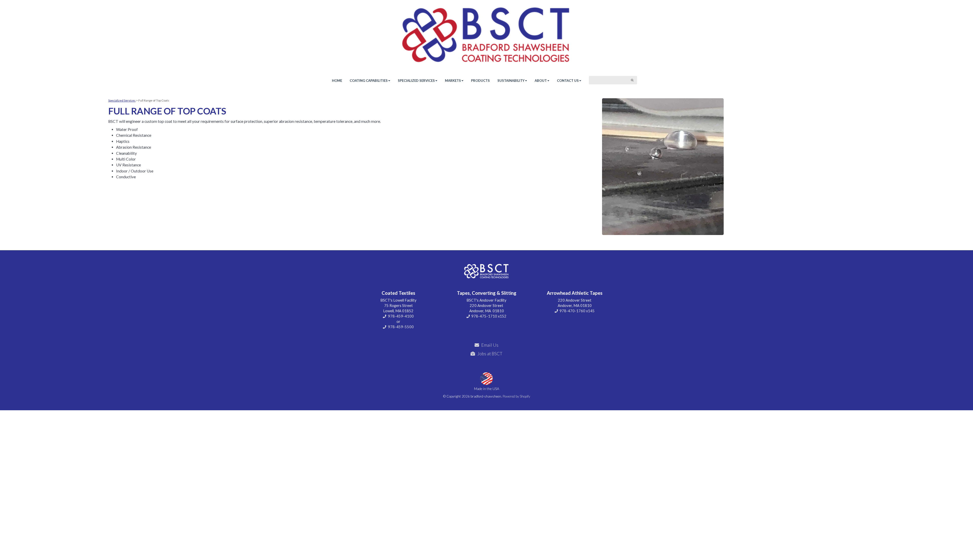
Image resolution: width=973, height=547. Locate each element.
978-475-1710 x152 (489, 316)
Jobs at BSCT (489, 353)
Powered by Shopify (516, 396)
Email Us (489, 345)
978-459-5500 (401, 327)
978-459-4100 (401, 316)
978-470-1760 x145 (577, 311)
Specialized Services (122, 100)
